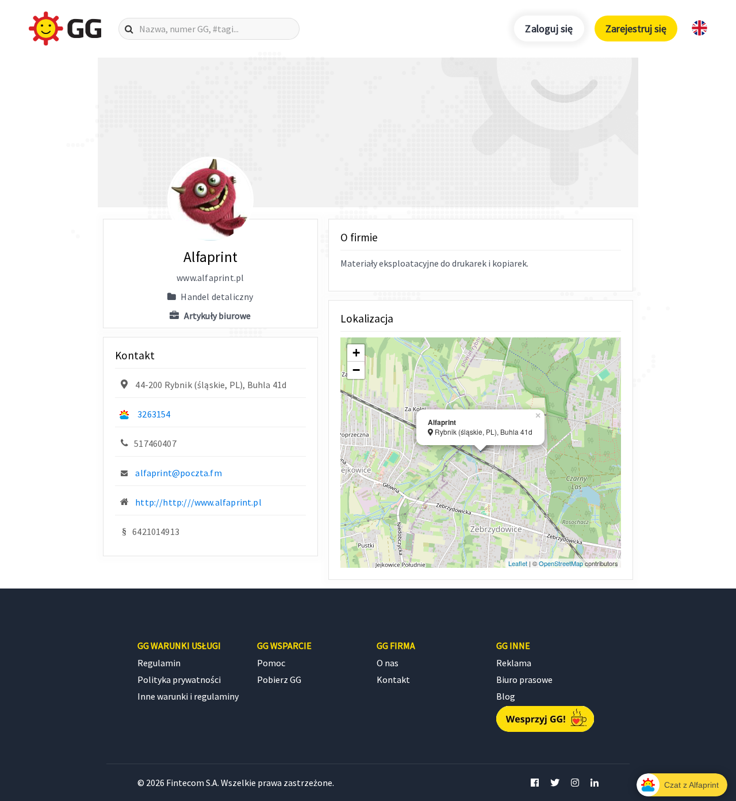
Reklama (513, 663)
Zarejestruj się (635, 28)
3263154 (153, 414)
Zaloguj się (549, 28)
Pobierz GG (279, 679)
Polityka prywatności (179, 679)
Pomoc (271, 663)
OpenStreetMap (561, 563)
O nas (387, 663)
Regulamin (159, 663)
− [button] (356, 370)
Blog (505, 696)
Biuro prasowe (524, 679)
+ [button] (356, 353)
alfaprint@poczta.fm (178, 473)
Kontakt (393, 679)
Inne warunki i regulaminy (188, 696)
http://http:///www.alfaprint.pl (198, 502)
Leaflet (517, 563)
